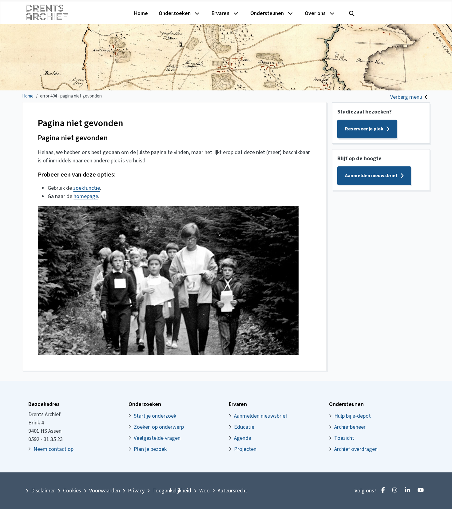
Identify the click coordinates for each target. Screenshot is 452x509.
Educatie (244, 427)
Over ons (315, 13)
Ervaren (220, 13)
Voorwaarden (104, 491)
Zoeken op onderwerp (159, 427)
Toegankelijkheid (172, 491)
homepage (85, 196)
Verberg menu (406, 97)
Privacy (136, 491)
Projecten (245, 449)
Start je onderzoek (155, 416)
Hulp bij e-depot (352, 416)
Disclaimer (43, 491)
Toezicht (344, 438)
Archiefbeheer (350, 427)
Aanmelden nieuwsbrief (371, 175)
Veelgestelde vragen (157, 438)
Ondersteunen (267, 13)
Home (141, 13)
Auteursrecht (232, 491)
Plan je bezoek (150, 449)
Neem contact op (53, 449)
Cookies (72, 491)
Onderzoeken (175, 13)
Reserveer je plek (364, 128)
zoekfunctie (86, 188)
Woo (204, 491)
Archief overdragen (356, 449)
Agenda (242, 438)
